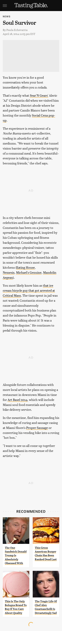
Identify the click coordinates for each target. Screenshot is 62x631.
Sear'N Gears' (39, 95)
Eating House (25, 267)
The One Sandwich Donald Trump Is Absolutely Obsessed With (16, 555)
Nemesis (8, 272)
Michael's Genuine (29, 272)
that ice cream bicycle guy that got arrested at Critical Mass (29, 290)
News (6, 16)
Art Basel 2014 (17, 399)
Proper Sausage (37, 427)
